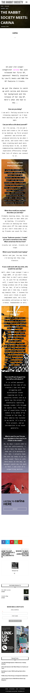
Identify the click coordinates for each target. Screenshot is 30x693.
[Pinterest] (12, 542)
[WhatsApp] (16, 542)
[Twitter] (8, 542)
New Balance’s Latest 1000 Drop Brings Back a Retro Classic (13, 672)
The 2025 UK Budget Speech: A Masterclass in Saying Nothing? (13, 663)
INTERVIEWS (22, 688)
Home (2, 6)
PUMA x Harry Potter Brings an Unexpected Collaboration (14, 675)
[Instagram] (15, 573)
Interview (7, 6)
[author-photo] (15, 568)
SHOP (17, 688)
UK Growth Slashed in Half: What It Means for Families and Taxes (14, 667)
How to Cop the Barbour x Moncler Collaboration (8, 554)
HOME (6, 688)
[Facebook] (3, 542)
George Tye (15, 570)
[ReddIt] (20, 542)
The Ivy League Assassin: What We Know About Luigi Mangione (13, 679)
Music (7, 8)
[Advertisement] (15, 53)
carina (16, 70)
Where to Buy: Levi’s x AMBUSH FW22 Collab (22, 553)
